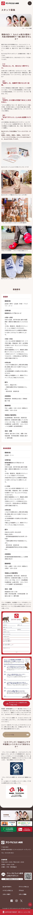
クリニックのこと (24, 886)
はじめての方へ (7, 886)
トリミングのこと (8, 890)
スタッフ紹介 (6, 894)
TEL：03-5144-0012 (7, 853)
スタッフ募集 (22, 894)
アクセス (21, 890)
